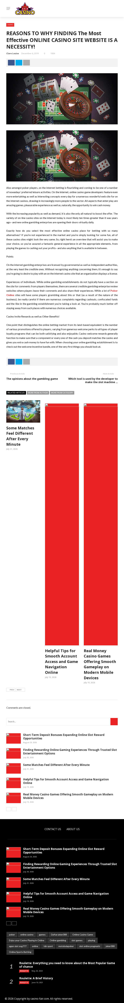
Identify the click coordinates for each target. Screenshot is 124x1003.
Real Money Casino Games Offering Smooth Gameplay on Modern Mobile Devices (100, 664)
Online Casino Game (82, 934)
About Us (73, 829)
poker (12, 934)
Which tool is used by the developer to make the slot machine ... (93, 380)
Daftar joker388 (59, 934)
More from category (62, 392)
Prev (12, 689)
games (42, 934)
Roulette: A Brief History (36, 978)
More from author (38, 392)
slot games (77, 940)
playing (91, 940)
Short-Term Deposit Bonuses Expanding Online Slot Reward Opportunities (63, 736)
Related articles (16, 392)
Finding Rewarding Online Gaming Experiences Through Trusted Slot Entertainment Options (70, 751)
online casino (26, 934)
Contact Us (53, 829)
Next (19, 689)
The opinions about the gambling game (32, 379)
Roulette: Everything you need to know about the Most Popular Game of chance (67, 964)
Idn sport (48, 946)
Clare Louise (12, 53)
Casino (10, 25)
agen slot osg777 (17, 946)
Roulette (24, 971)
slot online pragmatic (89, 946)
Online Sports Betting (20, 952)
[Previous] (8, 809)
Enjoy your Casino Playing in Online (26, 940)
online (35, 946)
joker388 (110, 946)
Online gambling (58, 940)
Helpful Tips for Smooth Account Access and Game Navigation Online (61, 661)
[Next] (14, 809)
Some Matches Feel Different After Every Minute (20, 436)
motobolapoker (66, 946)
